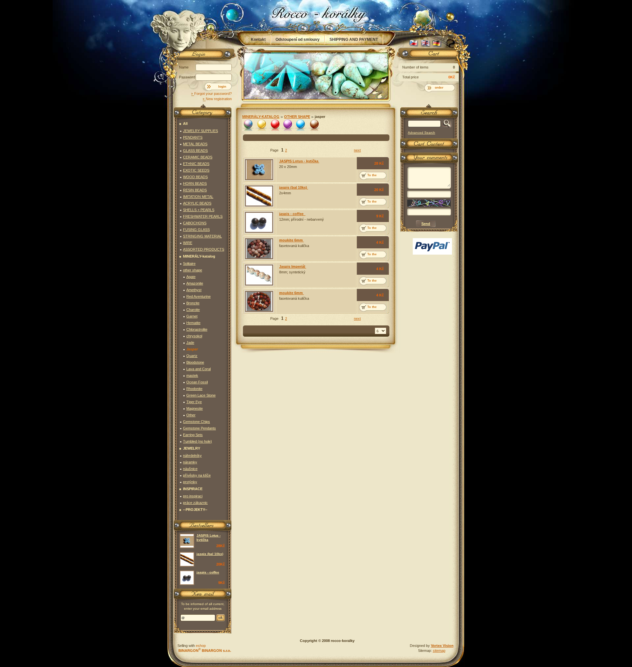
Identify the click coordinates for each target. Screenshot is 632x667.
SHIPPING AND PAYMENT (353, 39)
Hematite (193, 323)
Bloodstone (195, 362)
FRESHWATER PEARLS (203, 216)
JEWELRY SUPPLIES (200, 131)
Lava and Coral (198, 369)
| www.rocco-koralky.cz (316, 15)
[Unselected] (248, 125)
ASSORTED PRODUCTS (203, 249)
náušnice (190, 469)
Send (220, 617)
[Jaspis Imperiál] (259, 275)
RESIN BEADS (195, 190)
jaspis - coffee (292, 214)
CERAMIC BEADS (197, 157)
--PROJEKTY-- (195, 510)
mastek (192, 375)
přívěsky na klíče (197, 475)
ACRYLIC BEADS (197, 203)
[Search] (445, 123)
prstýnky (190, 482)
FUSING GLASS (196, 230)
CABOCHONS (194, 223)
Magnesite (194, 408)
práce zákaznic (195, 503)
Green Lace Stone (201, 395)
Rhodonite (194, 389)
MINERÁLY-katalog (260, 117)
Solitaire (189, 263)
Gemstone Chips (196, 422)
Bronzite (192, 303)
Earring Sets (193, 435)
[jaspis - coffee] (259, 222)
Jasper (320, 117)
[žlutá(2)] (261, 125)
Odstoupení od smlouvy (298, 39)
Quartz (192, 356)
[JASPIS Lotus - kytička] (259, 169)
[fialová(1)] (287, 125)
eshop (201, 646)
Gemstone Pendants (199, 428)
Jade (190, 343)
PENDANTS (192, 137)
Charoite (193, 310)
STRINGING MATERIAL (202, 236)
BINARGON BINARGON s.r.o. (204, 651)
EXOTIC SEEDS (196, 170)
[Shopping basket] (428, 55)
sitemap (439, 651)
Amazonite (194, 283)
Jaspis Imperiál (292, 266)
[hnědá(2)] (314, 125)
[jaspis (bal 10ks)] (259, 196)
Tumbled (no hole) (197, 441)
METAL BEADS (195, 144)
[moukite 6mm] (259, 248)
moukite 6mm (291, 240)
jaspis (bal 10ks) (293, 187)
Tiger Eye (194, 402)
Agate (191, 277)
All (185, 123)
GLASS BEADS (195, 151)
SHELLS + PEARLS (198, 210)
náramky (190, 462)
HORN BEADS (195, 183)
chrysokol (194, 336)
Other (191, 415)
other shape (297, 117)
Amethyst (193, 290)
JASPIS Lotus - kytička (299, 161)
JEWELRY (191, 448)
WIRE (187, 243)
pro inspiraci (192, 496)
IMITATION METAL (198, 197)
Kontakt (258, 39)
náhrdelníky (192, 456)
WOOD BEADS (195, 177)
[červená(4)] (274, 125)
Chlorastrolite (196, 329)
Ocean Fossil (197, 382)
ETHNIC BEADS (196, 164)
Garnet (192, 316)
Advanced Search (421, 132)
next (357, 150)
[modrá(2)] (300, 125)
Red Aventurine (198, 296)
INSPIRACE (192, 489)
